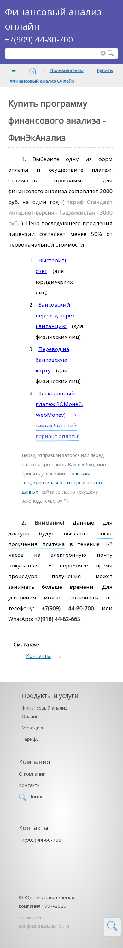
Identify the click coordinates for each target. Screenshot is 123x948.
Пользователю (67, 70)
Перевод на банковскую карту (52, 359)
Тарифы (30, 739)
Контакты (38, 656)
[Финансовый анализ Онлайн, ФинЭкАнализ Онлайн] (32, 71)
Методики (33, 727)
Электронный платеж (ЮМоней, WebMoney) (59, 404)
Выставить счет (52, 266)
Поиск (35, 796)
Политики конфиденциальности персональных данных (62, 483)
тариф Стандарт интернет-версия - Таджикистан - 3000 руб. (60, 212)
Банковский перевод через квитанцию (55, 315)
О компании (32, 774)
